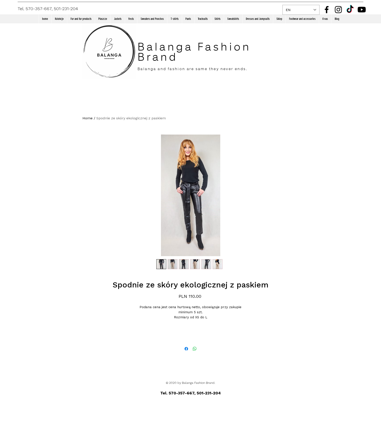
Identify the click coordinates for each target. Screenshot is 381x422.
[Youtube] (361, 9)
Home (87, 118)
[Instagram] (338, 9)
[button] (59, 18)
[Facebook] (326, 9)
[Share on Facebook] (186, 348)
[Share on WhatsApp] (194, 348)
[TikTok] (350, 9)
